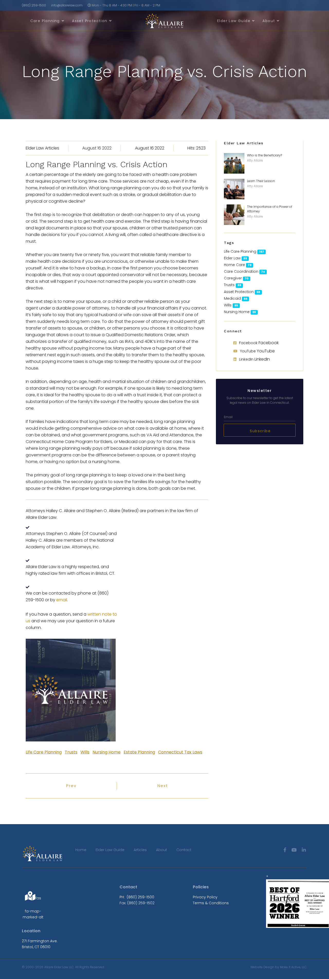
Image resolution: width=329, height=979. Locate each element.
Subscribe (260, 431)
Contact (183, 849)
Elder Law (232, 258)
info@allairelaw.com (67, 5)
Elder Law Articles (42, 148)
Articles (140, 849)
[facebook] (285, 850)
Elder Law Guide (233, 20)
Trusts (71, 752)
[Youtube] (294, 850)
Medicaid (232, 298)
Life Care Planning (44, 752)
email (61, 600)
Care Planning (45, 20)
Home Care (234, 264)
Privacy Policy (205, 897)
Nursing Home (107, 752)
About (268, 20)
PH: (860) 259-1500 (137, 897)
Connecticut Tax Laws (180, 752)
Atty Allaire (255, 160)
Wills (84, 752)
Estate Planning (139, 752)
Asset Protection (89, 20)
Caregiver (233, 278)
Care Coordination (241, 271)
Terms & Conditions (211, 903)
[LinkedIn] (304, 850)
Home (80, 849)
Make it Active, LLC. (293, 967)
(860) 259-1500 (34, 5)
